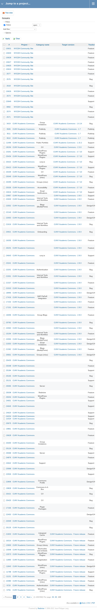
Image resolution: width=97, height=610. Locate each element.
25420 (8, 500)
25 (53, 597)
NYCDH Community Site (23, 48)
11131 (8, 576)
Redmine (41, 608)
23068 (8, 469)
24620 (8, 413)
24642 (8, 463)
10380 (8, 581)
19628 (8, 435)
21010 (8, 288)
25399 (8, 182)
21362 (8, 349)
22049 (8, 521)
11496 (8, 143)
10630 (8, 53)
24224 (8, 416)
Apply (7, 39)
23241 (8, 263)
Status (8, 25)
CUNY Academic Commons (23, 124)
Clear (18, 39)
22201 (8, 270)
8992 (9, 107)
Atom (84, 603)
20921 (8, 232)
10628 (8, 58)
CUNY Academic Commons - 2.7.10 (67, 152)
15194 (8, 334)
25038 (8, 393)
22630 (8, 199)
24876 (8, 457)
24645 (8, 406)
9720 (9, 585)
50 (56, 597)
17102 (8, 302)
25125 (8, 528)
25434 (8, 156)
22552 (8, 206)
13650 (8, 545)
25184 (8, 370)
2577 (9, 74)
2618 (9, 86)
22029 (8, 419)
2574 (9, 111)
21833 (8, 534)
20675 (8, 423)
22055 (8, 339)
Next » (29, 597)
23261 (8, 152)
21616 (8, 224)
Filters (7, 22)
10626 (8, 91)
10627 (8, 62)
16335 (8, 240)
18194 (8, 147)
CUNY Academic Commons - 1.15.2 (67, 143)
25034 (8, 397)
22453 (8, 514)
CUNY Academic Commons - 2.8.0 (67, 196)
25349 (8, 172)
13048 (8, 550)
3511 (9, 134)
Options (8, 33)
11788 (8, 572)
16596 (8, 315)
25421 (8, 494)
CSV (88, 603)
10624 (8, 69)
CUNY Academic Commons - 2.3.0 (67, 147)
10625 (8, 66)
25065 (8, 386)
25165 (8, 376)
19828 (8, 488)
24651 (8, 401)
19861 (8, 429)
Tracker (91, 45)
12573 (8, 554)
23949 (8, 101)
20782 (8, 322)
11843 (8, 566)
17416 (8, 297)
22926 (8, 474)
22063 (8, 328)
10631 (8, 48)
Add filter (6, 29)
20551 (8, 355)
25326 (8, 188)
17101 (8, 307)
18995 (8, 293)
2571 (9, 117)
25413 (8, 167)
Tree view (9, 13)
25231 (8, 248)
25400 (8, 443)
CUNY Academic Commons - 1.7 (68, 129)
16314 (8, 541)
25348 (8, 366)
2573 (9, 96)
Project (24, 45)
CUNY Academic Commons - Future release (67, 534)
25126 (8, 448)
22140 (8, 212)
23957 (8, 196)
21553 (8, 344)
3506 (9, 129)
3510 (9, 138)
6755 (9, 590)
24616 (8, 192)
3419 (9, 124)
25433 (8, 360)
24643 (8, 256)
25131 (8, 380)
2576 (9, 79)
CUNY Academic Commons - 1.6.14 (67, 124)
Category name (42, 45)
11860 (8, 560)
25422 (8, 162)
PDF (93, 603)
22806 (8, 482)
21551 (8, 276)
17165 (8, 508)
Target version (68, 45)
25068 (8, 453)
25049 (8, 176)
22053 (8, 218)
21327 (8, 283)
